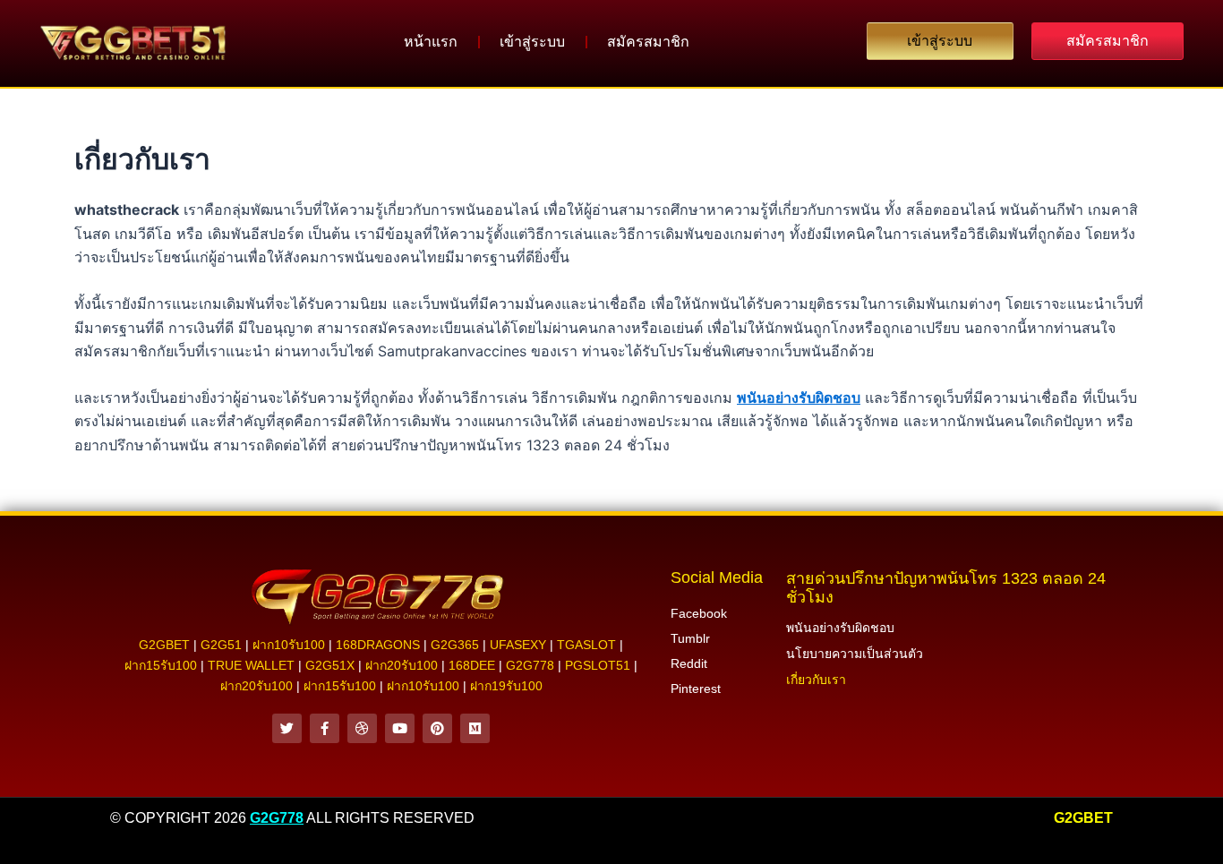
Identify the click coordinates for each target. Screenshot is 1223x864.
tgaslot (586, 644)
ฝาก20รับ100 (401, 665)
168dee (472, 665)
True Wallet (251, 665)
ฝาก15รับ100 (160, 665)
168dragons (378, 644)
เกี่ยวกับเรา (816, 679)
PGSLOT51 (597, 665)
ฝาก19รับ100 (506, 686)
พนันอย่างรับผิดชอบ (798, 397)
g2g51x (330, 665)
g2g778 (530, 665)
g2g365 (455, 644)
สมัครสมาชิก (648, 41)
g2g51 (221, 644)
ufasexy (518, 644)
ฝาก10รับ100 (288, 644)
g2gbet (164, 644)
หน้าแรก (431, 41)
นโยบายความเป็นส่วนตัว (854, 653)
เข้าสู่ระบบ (532, 41)
